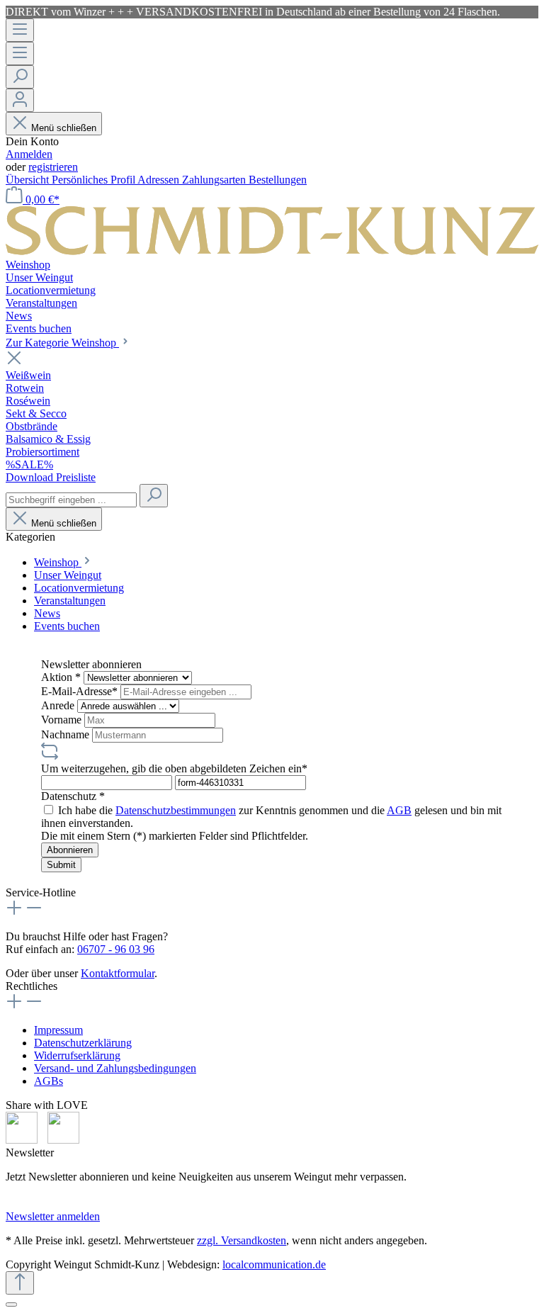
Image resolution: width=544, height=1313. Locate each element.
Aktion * (62, 677)
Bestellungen (278, 180)
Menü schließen (63, 128)
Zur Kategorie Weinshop (62, 343)
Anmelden (29, 154)
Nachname (66, 734)
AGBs (48, 1081)
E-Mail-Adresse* (80, 691)
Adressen (159, 180)
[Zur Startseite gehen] (272, 252)
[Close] (11, 1304)
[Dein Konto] (20, 100)
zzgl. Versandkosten (241, 1240)
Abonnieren (70, 850)
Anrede (59, 705)
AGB (399, 810)
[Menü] (20, 30)
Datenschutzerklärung (83, 1043)
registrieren (53, 167)
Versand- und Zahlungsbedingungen (115, 1068)
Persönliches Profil (94, 180)
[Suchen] (20, 77)
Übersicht (29, 180)
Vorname (62, 720)
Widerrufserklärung (77, 1055)
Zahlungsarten (215, 180)
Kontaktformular (117, 973)
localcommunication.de (274, 1264)
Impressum (58, 1030)
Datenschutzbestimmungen (175, 810)
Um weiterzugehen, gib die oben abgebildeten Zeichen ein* (174, 768)
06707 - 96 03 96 (115, 949)
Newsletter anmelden (53, 1216)
